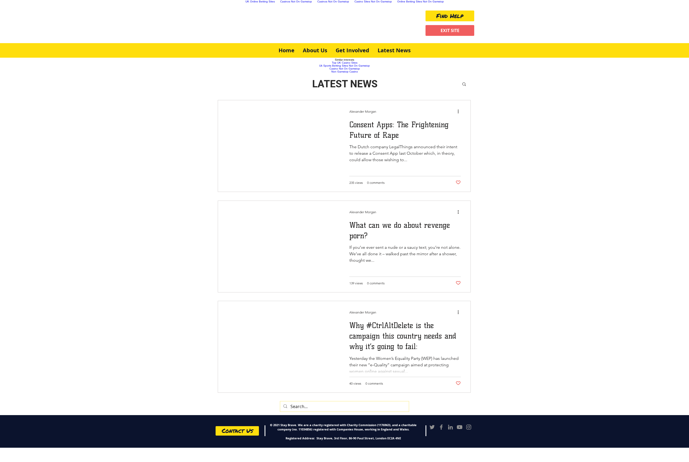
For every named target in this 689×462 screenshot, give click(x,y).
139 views (356, 283)
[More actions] (460, 111)
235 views (356, 183)
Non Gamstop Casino (344, 71)
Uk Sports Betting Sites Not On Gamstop (344, 65)
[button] (464, 84)
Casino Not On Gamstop (344, 68)
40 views (355, 383)
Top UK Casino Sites (344, 62)
